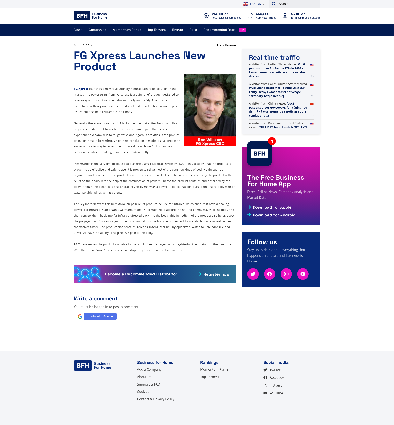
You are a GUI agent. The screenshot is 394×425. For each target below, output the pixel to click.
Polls (193, 30)
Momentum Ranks (127, 30)
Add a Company (149, 369)
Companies (97, 30)
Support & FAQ (148, 384)
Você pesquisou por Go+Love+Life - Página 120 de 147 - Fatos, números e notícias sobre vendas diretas (278, 109)
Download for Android (274, 215)
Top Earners (157, 30)
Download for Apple (272, 207)
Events (177, 30)
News (78, 30)
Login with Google (100, 316)
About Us (144, 377)
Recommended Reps (219, 30)
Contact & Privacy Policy (155, 399)
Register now (216, 274)
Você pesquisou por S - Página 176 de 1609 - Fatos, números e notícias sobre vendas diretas (277, 70)
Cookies (143, 391)
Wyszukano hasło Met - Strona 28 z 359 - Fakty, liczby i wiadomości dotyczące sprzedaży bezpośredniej (277, 92)
